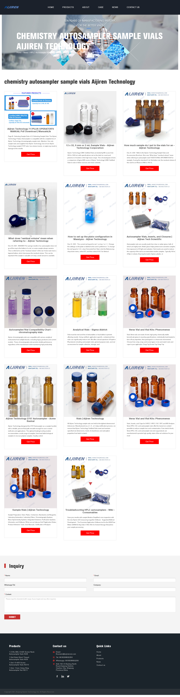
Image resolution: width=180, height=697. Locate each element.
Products (68, 7)
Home (51, 7)
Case (100, 7)
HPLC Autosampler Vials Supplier (44, 52)
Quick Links (103, 646)
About (86, 7)
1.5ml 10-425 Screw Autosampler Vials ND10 (19, 664)
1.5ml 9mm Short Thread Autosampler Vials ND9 (19, 658)
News (115, 7)
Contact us (133, 7)
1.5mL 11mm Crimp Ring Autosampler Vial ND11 (19, 669)
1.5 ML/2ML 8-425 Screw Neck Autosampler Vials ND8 (21, 653)
